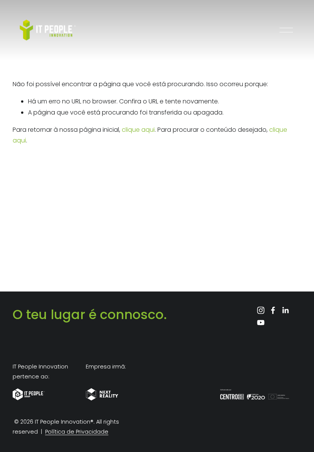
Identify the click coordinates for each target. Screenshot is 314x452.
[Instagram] (261, 310)
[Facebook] (273, 310)
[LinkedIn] (285, 310)
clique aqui (138, 129)
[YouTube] (261, 322)
